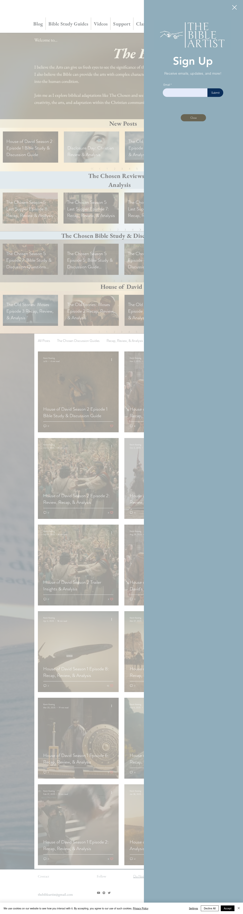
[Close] (239, 908)
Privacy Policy (140, 908)
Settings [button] (193, 908)
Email (166, 84)
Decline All (210, 908)
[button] (234, 7)
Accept (227, 908)
